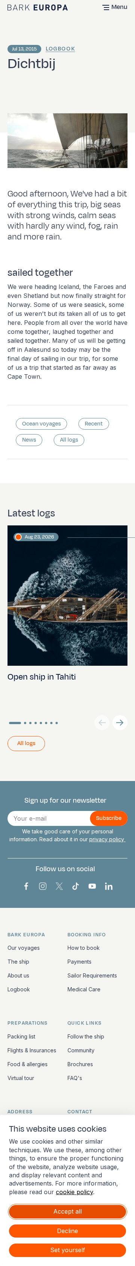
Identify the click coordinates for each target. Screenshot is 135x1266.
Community (81, 1050)
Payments (80, 961)
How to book (84, 948)
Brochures (80, 1064)
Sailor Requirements (92, 975)
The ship (18, 961)
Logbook (60, 49)
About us (18, 975)
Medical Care (84, 989)
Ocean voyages (41, 424)
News (29, 440)
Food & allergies (28, 1064)
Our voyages (24, 948)
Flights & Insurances (32, 1050)
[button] (120, 722)
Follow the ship (86, 1036)
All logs (69, 440)
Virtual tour (21, 1078)
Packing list (21, 1036)
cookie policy (74, 1192)
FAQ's (75, 1078)
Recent (94, 424)
